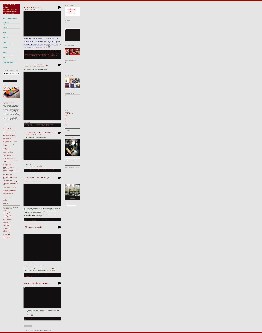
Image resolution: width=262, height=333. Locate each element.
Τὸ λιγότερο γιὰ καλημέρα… (7, 186)
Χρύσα (66, 125)
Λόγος (4, 49)
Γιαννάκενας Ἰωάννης (6, 212)
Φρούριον (66, 122)
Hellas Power (42, 50)
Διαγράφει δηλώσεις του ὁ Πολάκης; (36, 65)
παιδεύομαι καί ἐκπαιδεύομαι (8, 54)
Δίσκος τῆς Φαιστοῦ (6, 154)
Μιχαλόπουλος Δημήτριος (7, 221)
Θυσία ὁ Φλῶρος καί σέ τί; (32, 7)
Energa (38, 50)
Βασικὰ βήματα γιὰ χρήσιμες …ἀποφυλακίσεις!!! (40, 132)
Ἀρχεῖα (66, 205)
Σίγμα (65, 116)
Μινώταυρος (41, 66)
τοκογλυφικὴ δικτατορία (43, 56)
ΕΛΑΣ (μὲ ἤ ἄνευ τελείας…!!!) (8, 128)
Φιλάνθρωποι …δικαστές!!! (33, 227)
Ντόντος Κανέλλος (6, 227)
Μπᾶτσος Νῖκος (5, 222)
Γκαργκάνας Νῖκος (38, 51)
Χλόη (65, 124)
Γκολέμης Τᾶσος (67, 112)
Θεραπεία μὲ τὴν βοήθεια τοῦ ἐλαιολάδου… (10, 59)
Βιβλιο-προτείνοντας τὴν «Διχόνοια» (9, 135)
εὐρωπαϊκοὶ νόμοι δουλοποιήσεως (37, 54)
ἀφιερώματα (5, 27)
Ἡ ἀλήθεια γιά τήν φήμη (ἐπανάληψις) (9, 158)
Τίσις (65, 118)
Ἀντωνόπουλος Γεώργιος (32, 51)
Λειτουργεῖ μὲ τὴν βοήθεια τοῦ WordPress (30, 330)
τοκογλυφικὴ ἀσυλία (37, 56)
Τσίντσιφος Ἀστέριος (6, 237)
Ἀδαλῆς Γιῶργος (47, 169)
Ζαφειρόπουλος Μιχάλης (46, 54)
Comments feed (5, 202)
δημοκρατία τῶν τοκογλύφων (51, 51)
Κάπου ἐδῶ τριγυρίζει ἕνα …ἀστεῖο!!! (9, 191)
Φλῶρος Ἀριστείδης (51, 125)
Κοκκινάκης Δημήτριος (6, 231)
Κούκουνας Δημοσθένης (7, 232)
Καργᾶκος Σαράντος (6, 230)
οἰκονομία (5, 52)
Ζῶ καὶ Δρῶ (5, 42)
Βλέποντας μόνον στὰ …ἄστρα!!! (8, 167)
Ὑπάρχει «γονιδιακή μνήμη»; (7, 180)
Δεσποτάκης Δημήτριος (7, 215)
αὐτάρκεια (5, 24)
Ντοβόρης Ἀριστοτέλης (7, 225)
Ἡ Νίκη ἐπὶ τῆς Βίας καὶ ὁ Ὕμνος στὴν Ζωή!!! (10, 168)
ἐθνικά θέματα (5, 37)
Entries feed (5, 200)
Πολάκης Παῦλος (36, 125)
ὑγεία (4, 57)
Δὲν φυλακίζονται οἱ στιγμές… (8, 174)
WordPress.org (5, 203)
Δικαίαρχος (66, 115)
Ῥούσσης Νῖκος (45, 125)
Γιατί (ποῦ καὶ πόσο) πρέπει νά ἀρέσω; (9, 139)
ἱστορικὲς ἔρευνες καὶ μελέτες (8, 44)
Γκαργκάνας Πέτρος (44, 51)
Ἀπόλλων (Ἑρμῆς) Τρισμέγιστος (8, 152)
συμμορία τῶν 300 (31, 56)
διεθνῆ (4, 34)
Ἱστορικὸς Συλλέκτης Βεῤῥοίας (8, 219)
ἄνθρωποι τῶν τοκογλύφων (48, 50)
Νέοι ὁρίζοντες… (6, 149)
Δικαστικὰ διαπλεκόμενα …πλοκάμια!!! (37, 283)
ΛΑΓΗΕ (28, 55)
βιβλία (4, 29)
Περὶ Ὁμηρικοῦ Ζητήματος (7, 157)
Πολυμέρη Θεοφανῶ (6, 235)
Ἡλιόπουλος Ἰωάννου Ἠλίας (7, 218)
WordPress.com (48, 330)
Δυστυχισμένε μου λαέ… (7, 165)
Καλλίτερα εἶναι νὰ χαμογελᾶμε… (8, 162)
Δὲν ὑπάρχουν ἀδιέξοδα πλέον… (8, 170)
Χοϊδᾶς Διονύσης (29, 276)
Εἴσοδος (4, 199)
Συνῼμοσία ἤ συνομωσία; (7, 126)
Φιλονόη (41, 9)
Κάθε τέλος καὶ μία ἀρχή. (7, 151)
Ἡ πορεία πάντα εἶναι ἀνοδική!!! (8, 193)
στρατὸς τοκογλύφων (49, 170)
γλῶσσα (4, 32)
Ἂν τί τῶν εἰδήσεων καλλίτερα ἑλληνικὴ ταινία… (10, 19)
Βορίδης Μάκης (47, 273)
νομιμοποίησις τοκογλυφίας (39, 55)
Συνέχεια (47, 47)
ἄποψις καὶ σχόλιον (6, 22)
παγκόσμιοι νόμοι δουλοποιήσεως (49, 55)
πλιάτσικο (44, 170)
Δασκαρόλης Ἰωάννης (6, 213)
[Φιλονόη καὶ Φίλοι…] (11, 14)
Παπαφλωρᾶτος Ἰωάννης (7, 234)
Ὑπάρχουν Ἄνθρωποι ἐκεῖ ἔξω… (8, 155)
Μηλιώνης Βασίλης (32, 55)
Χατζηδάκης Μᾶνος (6, 228)
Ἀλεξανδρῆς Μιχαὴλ (6, 210)
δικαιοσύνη (33, 170)
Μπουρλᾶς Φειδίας (6, 224)
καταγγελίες (5, 47)
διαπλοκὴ (29, 170)
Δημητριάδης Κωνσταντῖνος (7, 216)
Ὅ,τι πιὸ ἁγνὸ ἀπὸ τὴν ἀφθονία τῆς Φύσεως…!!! (9, 63)
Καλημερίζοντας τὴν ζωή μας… (8, 164)
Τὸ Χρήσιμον (67, 119)
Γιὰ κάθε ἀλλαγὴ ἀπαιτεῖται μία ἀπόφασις (9, 190)
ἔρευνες (4, 39)
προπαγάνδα (41, 125)
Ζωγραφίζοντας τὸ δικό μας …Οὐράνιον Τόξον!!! (11, 181)
